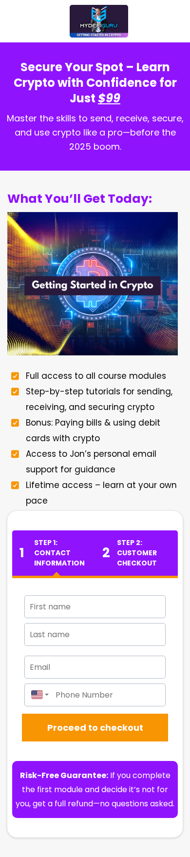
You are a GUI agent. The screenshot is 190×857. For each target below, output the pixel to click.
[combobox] (37, 694)
